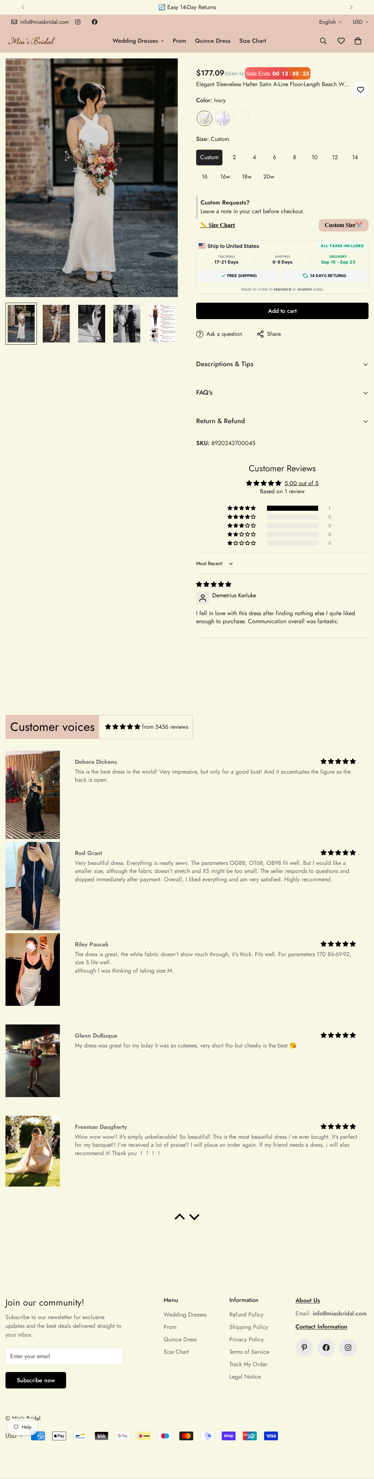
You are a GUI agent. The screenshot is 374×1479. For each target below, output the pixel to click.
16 (204, 176)
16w (225, 176)
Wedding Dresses (135, 41)
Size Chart (252, 41)
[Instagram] (78, 22)
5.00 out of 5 (301, 483)
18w (247, 176)
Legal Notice (245, 1376)
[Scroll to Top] (359, 1439)
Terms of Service (249, 1352)
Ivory (204, 118)
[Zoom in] (162, 74)
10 (315, 157)
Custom (209, 157)
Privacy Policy (246, 1339)
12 (335, 157)
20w (268, 176)
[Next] (351, 7)
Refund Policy (246, 1314)
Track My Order (248, 1364)
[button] (358, 40)
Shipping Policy (248, 1327)
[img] (213, 584)
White (222, 118)
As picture (241, 118)
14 (355, 157)
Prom (179, 41)
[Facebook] (95, 22)
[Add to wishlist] (360, 89)
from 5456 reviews (165, 727)
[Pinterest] (304, 1347)
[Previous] (23, 7)
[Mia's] (31, 40)
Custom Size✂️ (344, 225)
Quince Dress (212, 41)
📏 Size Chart (217, 225)
